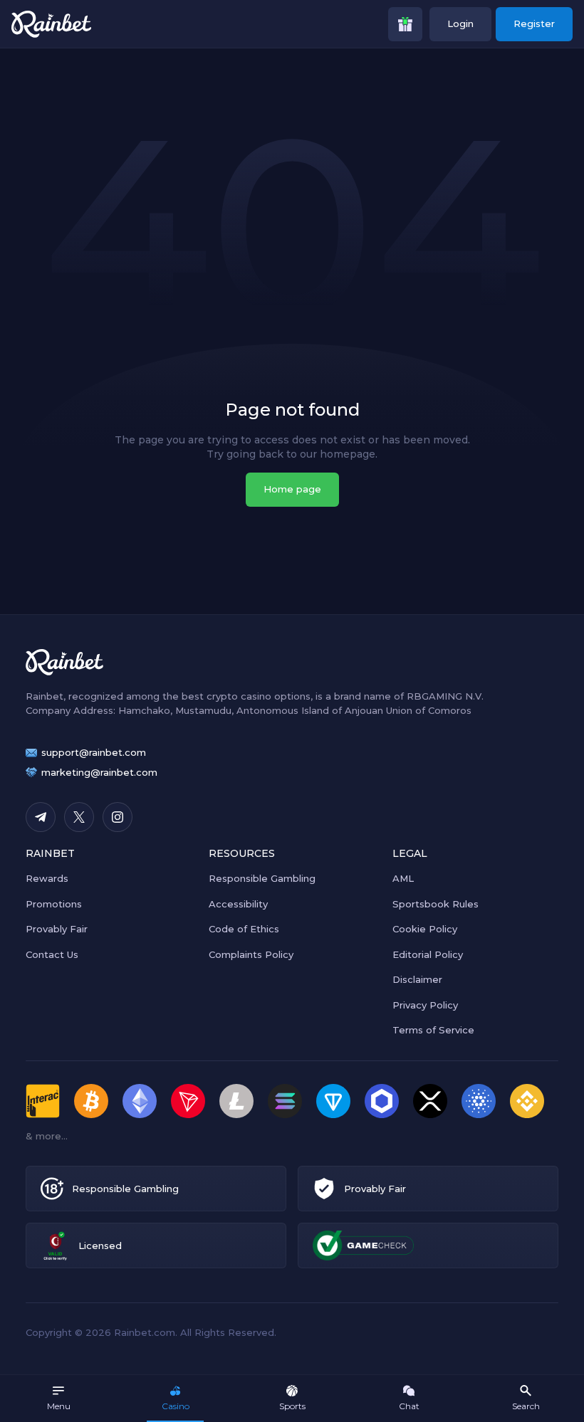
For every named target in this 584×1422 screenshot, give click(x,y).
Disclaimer (417, 979)
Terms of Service (433, 1030)
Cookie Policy (424, 928)
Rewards (47, 878)
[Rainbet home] (51, 24)
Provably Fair (57, 928)
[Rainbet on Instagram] (117, 817)
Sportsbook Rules (435, 904)
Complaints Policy (251, 954)
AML (403, 878)
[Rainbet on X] (79, 817)
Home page (292, 489)
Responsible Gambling (262, 878)
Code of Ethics (244, 928)
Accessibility (238, 904)
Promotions (54, 904)
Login (460, 23)
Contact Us (52, 954)
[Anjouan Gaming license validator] (55, 1245)
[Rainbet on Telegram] (41, 817)
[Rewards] (405, 24)
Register (534, 23)
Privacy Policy (425, 1005)
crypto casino (239, 696)
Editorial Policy (427, 954)
